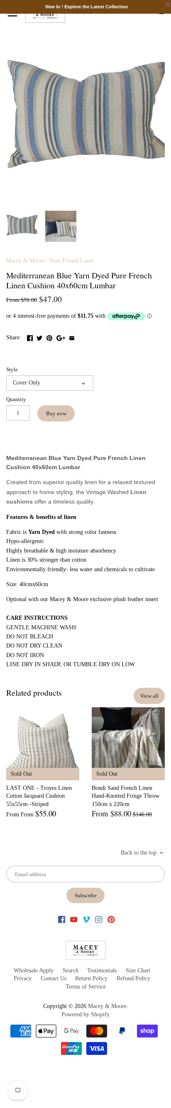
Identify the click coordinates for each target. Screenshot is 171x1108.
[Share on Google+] (60, 337)
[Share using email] (72, 337)
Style (12, 370)
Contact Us (53, 978)
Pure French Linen (72, 261)
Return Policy (91, 978)
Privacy (23, 978)
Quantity (16, 399)
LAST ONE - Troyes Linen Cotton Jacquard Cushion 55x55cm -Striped (39, 796)
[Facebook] (62, 919)
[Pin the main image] (49, 337)
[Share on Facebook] (30, 337)
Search (70, 970)
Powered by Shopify (85, 1014)
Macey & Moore (25, 261)
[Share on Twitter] (39, 337)
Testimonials (102, 970)
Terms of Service (86, 987)
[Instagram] (99, 919)
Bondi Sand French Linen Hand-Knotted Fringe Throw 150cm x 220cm (125, 796)
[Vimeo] (86, 919)
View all (149, 696)
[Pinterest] (111, 919)
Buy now (56, 413)
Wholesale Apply (34, 970)
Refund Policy (133, 978)
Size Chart (138, 970)
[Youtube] (74, 919)
